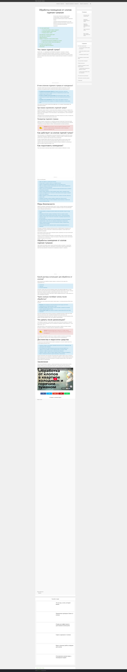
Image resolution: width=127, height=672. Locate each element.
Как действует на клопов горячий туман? (47, 34)
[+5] (56, 572)
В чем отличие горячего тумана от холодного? (50, 29)
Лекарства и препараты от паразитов (72, 3)
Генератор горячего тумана (46, 32)
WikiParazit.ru (39, 670)
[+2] (56, 457)
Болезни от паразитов (60, 3)
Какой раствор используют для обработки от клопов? (51, 40)
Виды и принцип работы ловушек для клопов (64, 646)
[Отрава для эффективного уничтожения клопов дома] (81, 25)
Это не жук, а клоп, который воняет (63, 603)
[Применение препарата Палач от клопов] (81, 20)
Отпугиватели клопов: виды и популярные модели (63, 656)
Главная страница (38, 668)
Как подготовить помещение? (83, 60)
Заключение (41, 46)
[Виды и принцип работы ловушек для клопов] (81, 34)
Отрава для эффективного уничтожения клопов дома (63, 624)
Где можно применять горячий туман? (48, 31)
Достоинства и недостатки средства (46, 45)
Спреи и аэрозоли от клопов (63, 635)
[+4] (56, 534)
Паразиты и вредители (84, 3)
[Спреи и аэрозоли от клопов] (81, 30)
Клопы (43, 668)
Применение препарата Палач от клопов (64, 614)
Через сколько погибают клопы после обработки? (50, 42)
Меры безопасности (43, 37)
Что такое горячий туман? (44, 28)
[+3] (56, 496)
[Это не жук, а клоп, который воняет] (81, 16)
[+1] (56, 419)
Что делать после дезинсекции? (45, 43)
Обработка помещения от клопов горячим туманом (48, 38)
